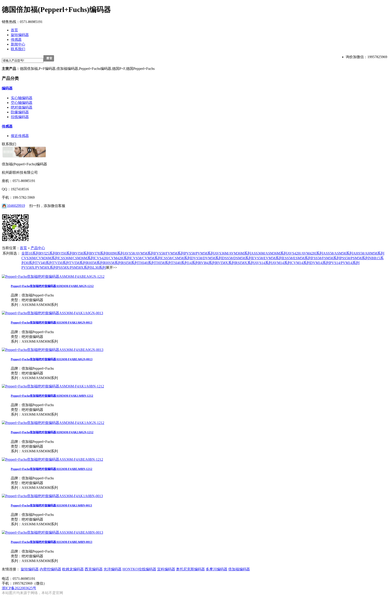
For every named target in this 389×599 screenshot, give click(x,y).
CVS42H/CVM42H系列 (112, 258)
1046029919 (16, 205)
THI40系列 (146, 263)
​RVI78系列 (98, 253)
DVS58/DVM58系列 (206, 258)
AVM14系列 (281, 263)
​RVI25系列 (47, 253)
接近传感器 (20, 136)
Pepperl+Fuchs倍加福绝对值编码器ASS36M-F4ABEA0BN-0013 (51, 542)
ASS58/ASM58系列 (338, 253)
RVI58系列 (81, 253)
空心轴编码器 (21, 103)
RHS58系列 (113, 263)
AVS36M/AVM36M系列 (232, 253)
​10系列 (34, 253)
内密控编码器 (50, 569)
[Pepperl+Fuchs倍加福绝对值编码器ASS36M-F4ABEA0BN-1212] (52, 459)
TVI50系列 (61, 263)
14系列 (193, 263)
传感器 (7, 126)
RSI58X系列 (244, 263)
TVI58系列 (78, 263)
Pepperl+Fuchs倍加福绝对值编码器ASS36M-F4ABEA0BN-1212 (51, 469)
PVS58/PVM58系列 (199, 253)
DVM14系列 (320, 263)
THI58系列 (163, 263)
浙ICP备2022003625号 (19, 588)
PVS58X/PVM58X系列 (39, 267)
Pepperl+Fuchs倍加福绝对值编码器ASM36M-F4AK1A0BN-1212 (52, 395)
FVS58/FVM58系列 (169, 253)
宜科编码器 (166, 569)
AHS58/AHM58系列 (368, 253)
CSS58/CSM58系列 (176, 258)
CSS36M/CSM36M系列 (76, 258)
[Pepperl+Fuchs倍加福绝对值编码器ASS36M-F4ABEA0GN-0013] (52, 350)
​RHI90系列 (115, 253)
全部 (25, 253)
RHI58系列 (95, 263)
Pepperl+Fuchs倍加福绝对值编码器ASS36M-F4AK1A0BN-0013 (51, 505)
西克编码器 (94, 569)
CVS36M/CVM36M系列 (40, 258)
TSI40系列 (180, 263)
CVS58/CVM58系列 (146, 258)
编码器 (7, 88)
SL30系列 (98, 267)
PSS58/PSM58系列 (354, 258)
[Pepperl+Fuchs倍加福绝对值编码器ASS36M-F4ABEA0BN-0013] (52, 532)
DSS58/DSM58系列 (237, 258)
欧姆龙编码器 (73, 569)
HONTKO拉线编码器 (139, 569)
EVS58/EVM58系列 (267, 258)
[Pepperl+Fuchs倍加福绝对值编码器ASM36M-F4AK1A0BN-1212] (53, 386)
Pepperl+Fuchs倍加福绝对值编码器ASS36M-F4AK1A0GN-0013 (51, 322)
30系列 (30, 263)
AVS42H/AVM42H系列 (305, 253)
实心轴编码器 (21, 98)
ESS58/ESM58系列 (297, 258)
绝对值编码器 (21, 107)
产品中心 (38, 248)
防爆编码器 (20, 112)
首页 (23, 248)
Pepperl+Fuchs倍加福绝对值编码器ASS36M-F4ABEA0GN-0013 (52, 359)
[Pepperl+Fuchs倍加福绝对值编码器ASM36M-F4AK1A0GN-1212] (53, 423)
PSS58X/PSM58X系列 (74, 267)
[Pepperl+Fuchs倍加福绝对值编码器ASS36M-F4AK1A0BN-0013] (52, 496)
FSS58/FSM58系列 (326, 258)
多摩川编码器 (216, 569)
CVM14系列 (300, 263)
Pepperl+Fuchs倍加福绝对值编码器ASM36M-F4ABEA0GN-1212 (52, 286)
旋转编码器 (30, 569)
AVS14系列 (263, 263)
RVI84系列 (207, 263)
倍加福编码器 (239, 569)
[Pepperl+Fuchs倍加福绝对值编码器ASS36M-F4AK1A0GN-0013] (52, 313)
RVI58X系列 (225, 263)
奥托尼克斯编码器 (190, 569)
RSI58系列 (130, 263)
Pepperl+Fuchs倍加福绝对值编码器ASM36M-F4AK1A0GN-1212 (52, 432)
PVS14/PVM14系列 (345, 263)
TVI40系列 (44, 263)
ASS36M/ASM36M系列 (269, 253)
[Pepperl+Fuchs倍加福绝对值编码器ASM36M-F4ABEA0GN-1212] (53, 276)
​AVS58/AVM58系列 (139, 253)
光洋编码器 (113, 569)
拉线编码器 (20, 117)
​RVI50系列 (64, 253)
